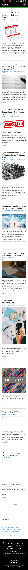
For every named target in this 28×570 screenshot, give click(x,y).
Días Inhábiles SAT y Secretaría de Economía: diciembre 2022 (12, 15)
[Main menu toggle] (24, 4)
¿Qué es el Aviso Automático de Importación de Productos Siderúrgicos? (13, 155)
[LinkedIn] (16, 563)
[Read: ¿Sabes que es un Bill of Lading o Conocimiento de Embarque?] (14, 81)
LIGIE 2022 (6, 364)
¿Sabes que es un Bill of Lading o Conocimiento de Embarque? (14, 66)
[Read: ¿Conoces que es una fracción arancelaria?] (14, 470)
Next (14, 509)
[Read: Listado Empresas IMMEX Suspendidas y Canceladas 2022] (14, 124)
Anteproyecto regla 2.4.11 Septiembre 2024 (11, 529)
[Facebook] (21, 1)
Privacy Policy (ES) (14, 560)
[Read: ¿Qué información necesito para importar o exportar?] (14, 269)
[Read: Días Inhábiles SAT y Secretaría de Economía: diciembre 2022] (14, 31)
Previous (14, 504)
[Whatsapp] (18, 1)
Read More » (4, 56)
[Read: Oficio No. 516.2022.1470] (14, 422)
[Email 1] (16, 1)
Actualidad (16, 19)
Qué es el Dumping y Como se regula (10, 527)
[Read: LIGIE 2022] (14, 380)
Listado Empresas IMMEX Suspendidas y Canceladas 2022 (13, 112)
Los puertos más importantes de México (11, 531)
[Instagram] (23, 1)
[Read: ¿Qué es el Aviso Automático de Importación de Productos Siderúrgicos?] (14, 172)
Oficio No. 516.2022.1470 (12, 412)
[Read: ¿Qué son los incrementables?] (14, 325)
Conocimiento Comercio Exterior (18, 305)
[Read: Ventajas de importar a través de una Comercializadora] (14, 221)
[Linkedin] (25, 1)
